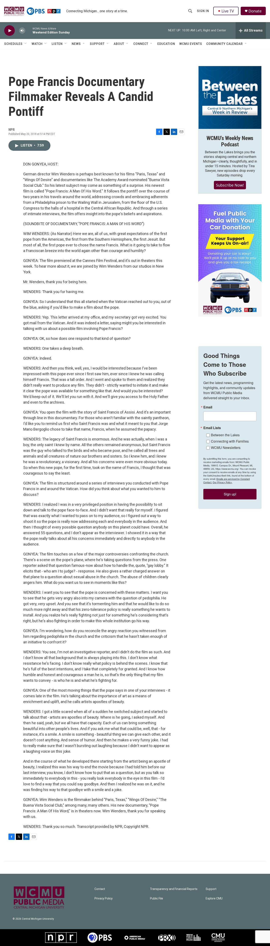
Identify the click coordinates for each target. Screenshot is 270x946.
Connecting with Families (230, 441)
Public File (156, 898)
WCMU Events (190, 43)
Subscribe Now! (230, 185)
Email (207, 407)
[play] (9, 30)
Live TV (227, 10)
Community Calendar (224, 43)
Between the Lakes (225, 434)
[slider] (29, 30)
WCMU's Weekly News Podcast (230, 141)
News (76, 43)
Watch (37, 43)
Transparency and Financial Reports (173, 889)
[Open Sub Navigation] (25, 43)
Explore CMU (214, 898)
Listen (57, 43)
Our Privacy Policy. (222, 482)
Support (97, 43)
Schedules (13, 43)
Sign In (203, 11)
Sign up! (230, 494)
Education (166, 43)
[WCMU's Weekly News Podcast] (229, 97)
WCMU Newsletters (225, 447)
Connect (140, 43)
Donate (255, 11)
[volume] (22, 30)
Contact (99, 889)
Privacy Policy (103, 898)
